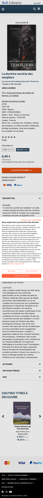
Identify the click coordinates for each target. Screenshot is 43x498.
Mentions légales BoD (15, 264)
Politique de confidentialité (31, 220)
